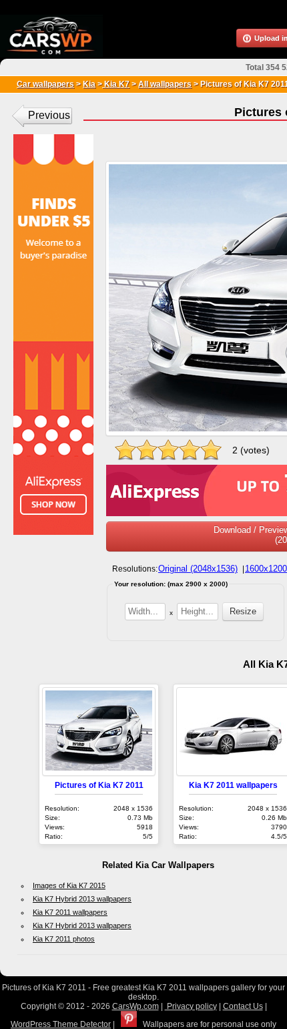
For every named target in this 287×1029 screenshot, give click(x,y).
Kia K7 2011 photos (64, 939)
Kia (89, 84)
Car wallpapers (45, 84)
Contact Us (243, 1006)
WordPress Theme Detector (61, 1024)
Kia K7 (115, 84)
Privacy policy (191, 1006)
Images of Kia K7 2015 (69, 885)
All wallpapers (165, 84)
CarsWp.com (135, 1006)
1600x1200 (266, 569)
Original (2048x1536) (198, 569)
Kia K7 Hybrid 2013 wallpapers (82, 899)
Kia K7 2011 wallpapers (233, 785)
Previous (49, 115)
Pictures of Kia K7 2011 (99, 785)
